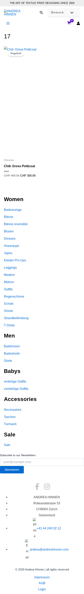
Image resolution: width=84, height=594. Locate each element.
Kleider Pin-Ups (15, 260)
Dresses (9, 238)
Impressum (42, 577)
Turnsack (10, 424)
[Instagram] (47, 486)
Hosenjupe (11, 245)
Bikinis (8, 216)
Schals (8, 303)
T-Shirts (9, 325)
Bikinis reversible (16, 224)
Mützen (9, 282)
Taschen (10, 417)
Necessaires (12, 409)
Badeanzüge (13, 209)
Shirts (8, 360)
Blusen (9, 231)
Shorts (8, 310)
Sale (7, 445)
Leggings (10, 267)
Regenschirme (14, 296)
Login (42, 589)
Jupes (8, 253)
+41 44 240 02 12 (49, 528)
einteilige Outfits (15, 381)
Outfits (8, 289)
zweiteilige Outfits (16, 388)
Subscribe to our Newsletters (18, 455)
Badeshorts (12, 353)
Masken (9, 274)
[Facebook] (37, 486)
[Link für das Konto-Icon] (78, 23)
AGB (42, 583)
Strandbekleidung (16, 318)
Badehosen (12, 346)
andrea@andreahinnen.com (49, 549)
